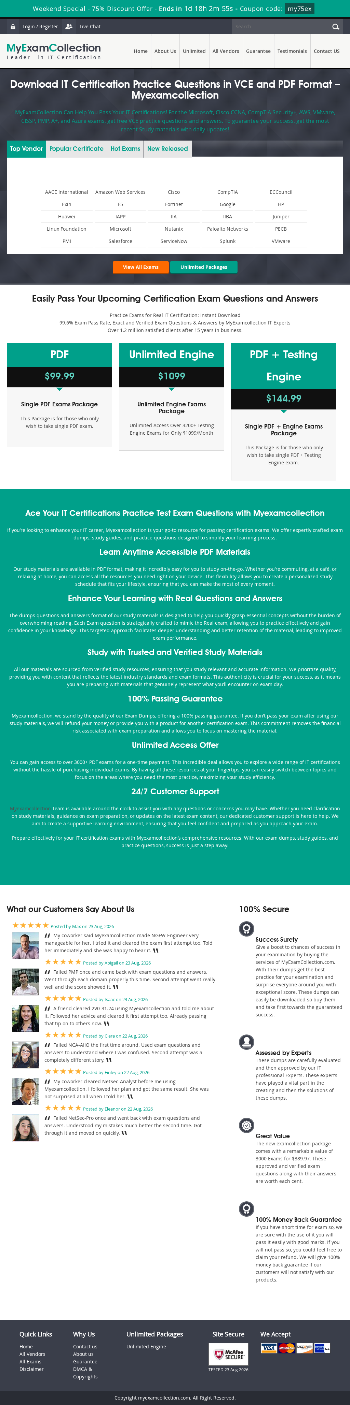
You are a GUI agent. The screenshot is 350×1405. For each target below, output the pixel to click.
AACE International (66, 192)
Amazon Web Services (120, 192)
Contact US (327, 51)
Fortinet (174, 204)
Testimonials (292, 51)
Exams (125, 149)
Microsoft (120, 229)
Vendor (26, 149)
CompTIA (227, 192)
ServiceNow (174, 241)
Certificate (77, 149)
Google (227, 204)
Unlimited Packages (203, 267)
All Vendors (226, 51)
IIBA (227, 216)
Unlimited (194, 51)
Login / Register (40, 26)
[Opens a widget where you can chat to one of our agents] (324, 1393)
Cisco (174, 192)
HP (281, 204)
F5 (120, 204)
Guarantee (258, 51)
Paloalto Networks (227, 229)
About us (83, 1354)
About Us (165, 51)
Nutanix (174, 229)
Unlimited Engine (146, 1346)
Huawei (66, 216)
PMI (67, 241)
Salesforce (120, 241)
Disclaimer (31, 1369)
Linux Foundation (66, 229)
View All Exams (141, 267)
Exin (66, 204)
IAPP (120, 216)
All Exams (30, 1361)
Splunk (227, 241)
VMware (281, 241)
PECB (281, 229)
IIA (174, 216)
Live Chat (90, 26)
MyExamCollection (53, 51)
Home (141, 51)
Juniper (281, 216)
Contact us (85, 1346)
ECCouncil (281, 192)
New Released (167, 149)
